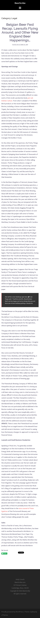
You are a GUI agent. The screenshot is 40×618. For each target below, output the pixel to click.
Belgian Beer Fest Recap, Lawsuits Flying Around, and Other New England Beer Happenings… (20, 32)
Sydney (32, 612)
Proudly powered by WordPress (12, 612)
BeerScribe (20, 3)
